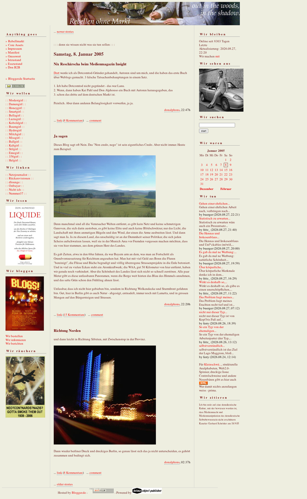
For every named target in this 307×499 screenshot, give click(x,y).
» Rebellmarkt (15, 41)
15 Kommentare (74, 314)
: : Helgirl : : (13, 160)
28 (221, 179)
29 (226, 179)
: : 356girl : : (14, 156)
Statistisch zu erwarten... (214, 218)
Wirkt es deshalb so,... (213, 282)
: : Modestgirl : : (16, 100)
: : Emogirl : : (14, 153)
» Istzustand (13, 60)
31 (202, 184)
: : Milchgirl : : (15, 134)
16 (230, 170)
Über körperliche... (211, 267)
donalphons (172, 110)
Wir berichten (14, 343)
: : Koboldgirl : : (16, 123)
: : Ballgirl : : (14, 141)
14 (221, 170)
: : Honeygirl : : (15, 108)
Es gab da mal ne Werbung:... (217, 252)
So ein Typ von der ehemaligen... (211, 329)
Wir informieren (16, 340)
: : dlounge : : (14, 182)
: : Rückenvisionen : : (20, 178)
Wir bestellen (14, 336)
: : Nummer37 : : (16, 193)
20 (216, 174)
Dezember (206, 188)
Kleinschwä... (212, 364)
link (59, 120)
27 (216, 179)
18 (207, 174)
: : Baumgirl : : (15, 126)
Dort (56, 73)
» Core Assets (14, 45)
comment (95, 120)
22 (226, 174)
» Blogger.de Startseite (20, 78)
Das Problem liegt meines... (216, 297)
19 (211, 174)
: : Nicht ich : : (15, 189)
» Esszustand (14, 63)
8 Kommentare (73, 120)
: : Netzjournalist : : (18, 174)
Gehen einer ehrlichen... (214, 203)
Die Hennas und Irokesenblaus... (209, 235)
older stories (65, 484)
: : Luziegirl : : (15, 119)
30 (230, 179)
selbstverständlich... (212, 345)
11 (207, 170)
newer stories (65, 31)
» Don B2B (13, 67)
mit (217, 56)
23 (230, 174)
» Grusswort (13, 56)
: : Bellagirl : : (15, 115)
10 (202, 170)
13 (216, 170)
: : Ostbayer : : (15, 185)
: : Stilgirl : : (13, 149)
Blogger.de (79, 492)
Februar (225, 188)
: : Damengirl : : (16, 104)
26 (211, 179)
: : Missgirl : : (14, 137)
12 (211, 170)
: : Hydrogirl (14, 130)
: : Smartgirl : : (15, 111)
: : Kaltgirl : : (14, 145)
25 (207, 179)
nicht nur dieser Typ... (213, 312)
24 (202, 179)
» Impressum (14, 48)
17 (202, 174)
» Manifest (12, 52)
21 (221, 174)
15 (226, 170)
